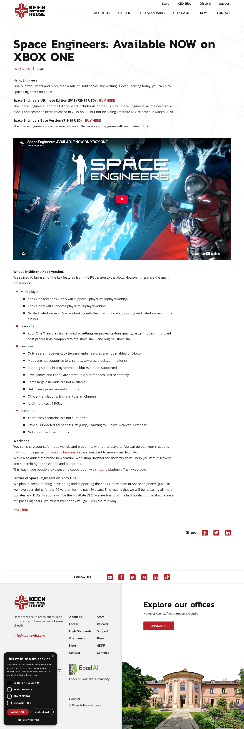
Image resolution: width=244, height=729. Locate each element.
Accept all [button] (18, 711)
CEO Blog (184, 3)
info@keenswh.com (29, 635)
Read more (32, 675)
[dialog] (30, 688)
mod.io (102, 469)
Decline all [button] (42, 711)
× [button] (53, 656)
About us (102, 12)
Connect (103, 652)
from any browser (62, 452)
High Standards (152, 12)
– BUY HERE (106, 100)
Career (124, 12)
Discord (205, 3)
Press (101, 638)
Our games (182, 12)
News (204, 12)
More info (20, 509)
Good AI (74, 698)
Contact (224, 12)
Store (166, 3)
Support (225, 3)
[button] (30, 720)
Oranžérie (159, 625)
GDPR (101, 645)
